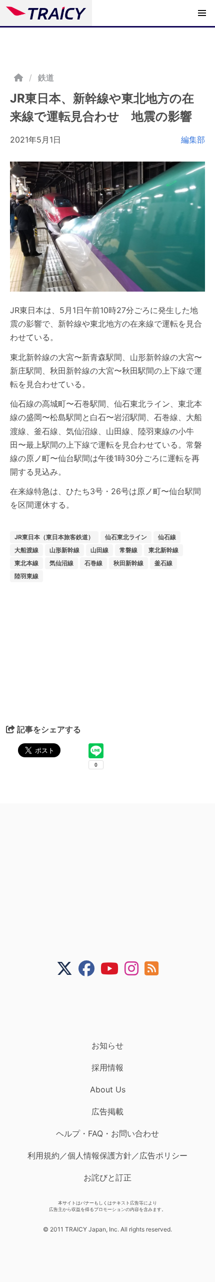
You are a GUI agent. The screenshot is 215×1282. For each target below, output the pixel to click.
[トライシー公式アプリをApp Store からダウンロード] (114, 1008)
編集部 (193, 140)
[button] (202, 13)
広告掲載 (108, 1111)
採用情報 (108, 1067)
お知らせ (108, 1045)
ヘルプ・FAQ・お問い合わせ (107, 1133)
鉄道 (46, 78)
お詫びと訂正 (108, 1177)
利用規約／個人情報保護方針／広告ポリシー (108, 1155)
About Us (108, 1089)
